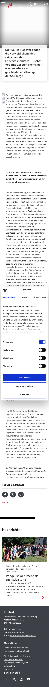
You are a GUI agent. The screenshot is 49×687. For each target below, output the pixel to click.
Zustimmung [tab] (9, 297)
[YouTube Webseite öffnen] (28, 679)
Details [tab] (24, 297)
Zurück (5, 502)
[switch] (42, 350)
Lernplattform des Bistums (16, 647)
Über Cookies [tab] (39, 297)
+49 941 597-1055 (16, 632)
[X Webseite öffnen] (14, 679)
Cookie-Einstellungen (13, 659)
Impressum (9, 669)
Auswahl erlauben (24, 386)
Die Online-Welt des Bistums (17, 656)
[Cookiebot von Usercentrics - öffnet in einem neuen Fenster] (34, 290)
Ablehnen (24, 394)
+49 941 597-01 (14, 629)
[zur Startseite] (16, 6)
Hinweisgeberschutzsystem (16, 662)
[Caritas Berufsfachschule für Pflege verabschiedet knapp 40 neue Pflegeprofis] (24, 549)
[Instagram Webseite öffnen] (21, 679)
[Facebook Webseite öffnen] (7, 679)
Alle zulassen (24, 378)
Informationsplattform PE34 (16, 650)
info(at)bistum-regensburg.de (23, 635)
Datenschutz (9, 665)
